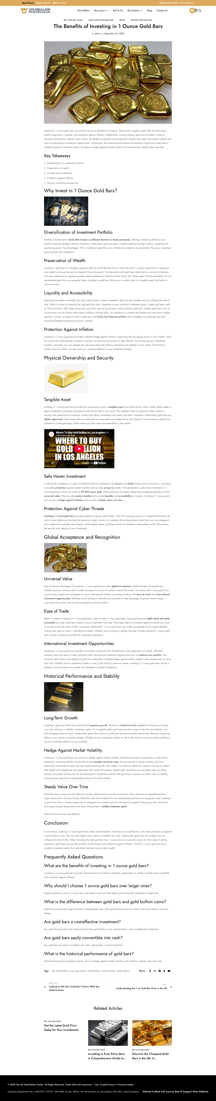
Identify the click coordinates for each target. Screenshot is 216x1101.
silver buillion (108, 971)
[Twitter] (155, 971)
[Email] (169, 971)
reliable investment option (114, 806)
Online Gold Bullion (141, 20)
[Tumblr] (164, 971)
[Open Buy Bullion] (141, 10)
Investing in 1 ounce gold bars (59, 516)
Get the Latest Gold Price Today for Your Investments (61, 1027)
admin (96, 33)
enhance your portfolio (150, 655)
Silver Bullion (123, 971)
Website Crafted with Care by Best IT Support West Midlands (175, 1091)
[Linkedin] (159, 971)
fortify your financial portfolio (111, 316)
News (122, 20)
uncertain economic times (106, 761)
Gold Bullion (94, 971)
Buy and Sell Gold (73, 20)
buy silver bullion (78, 971)
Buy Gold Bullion (60, 971)
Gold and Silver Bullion (101, 20)
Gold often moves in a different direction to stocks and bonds (99, 239)
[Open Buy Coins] (107, 10)
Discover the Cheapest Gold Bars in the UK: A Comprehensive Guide (150, 1058)
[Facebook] (192, 10)
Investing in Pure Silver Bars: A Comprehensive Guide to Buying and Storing (106, 1058)
